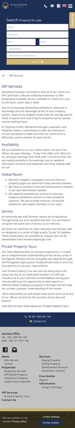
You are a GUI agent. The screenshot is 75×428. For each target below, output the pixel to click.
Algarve (43, 379)
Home (5, 356)
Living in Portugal (52, 387)
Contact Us (39, 321)
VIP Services (9, 392)
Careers (8, 363)
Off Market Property (15, 374)
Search (35, 61)
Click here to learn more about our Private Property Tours (35, 306)
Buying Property (51, 360)
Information (47, 383)
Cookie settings (51, 416)
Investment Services (53, 370)
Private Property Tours (17, 396)
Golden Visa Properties (17, 381)
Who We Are (11, 360)
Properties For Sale (15, 371)
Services (44, 356)
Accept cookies (51, 422)
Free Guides (47, 376)
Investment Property (16, 378)
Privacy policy (19, 421)
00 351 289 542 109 (39, 316)
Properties (9, 367)
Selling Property (51, 363)
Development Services (55, 367)
